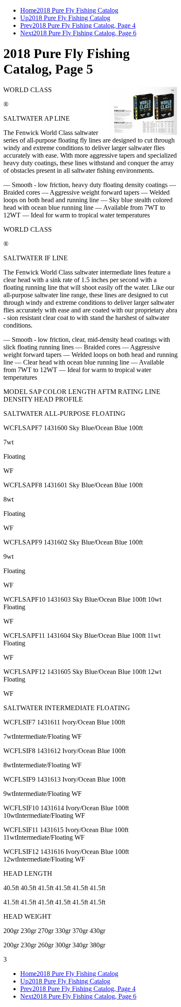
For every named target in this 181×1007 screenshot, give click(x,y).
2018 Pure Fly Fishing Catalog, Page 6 (84, 33)
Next (26, 33)
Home (28, 10)
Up (24, 17)
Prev (26, 25)
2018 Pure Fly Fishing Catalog (77, 10)
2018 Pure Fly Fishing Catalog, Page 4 (84, 25)
